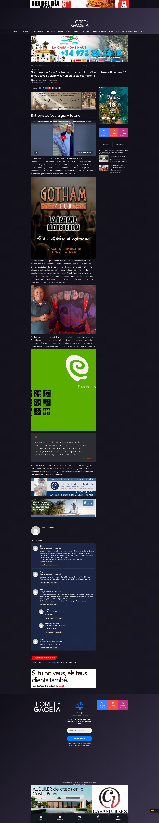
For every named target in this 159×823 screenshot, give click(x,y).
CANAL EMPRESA (37, 31)
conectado (52, 662)
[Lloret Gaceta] (79, 18)
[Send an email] (45, 80)
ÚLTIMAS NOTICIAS (41, 65)
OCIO (110, 31)
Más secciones (127, 31)
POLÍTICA (68, 31)
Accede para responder (48, 565)
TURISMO (76, 31)
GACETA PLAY (50, 31)
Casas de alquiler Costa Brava (79, 784)
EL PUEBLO (26, 31)
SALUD (117, 31)
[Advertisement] (63, 764)
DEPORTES (86, 31)
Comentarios (120, 144)
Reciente (106, 144)
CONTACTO (16, 31)
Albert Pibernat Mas (39, 80)
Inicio (33, 65)
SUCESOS (59, 31)
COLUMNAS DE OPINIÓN (99, 31)
